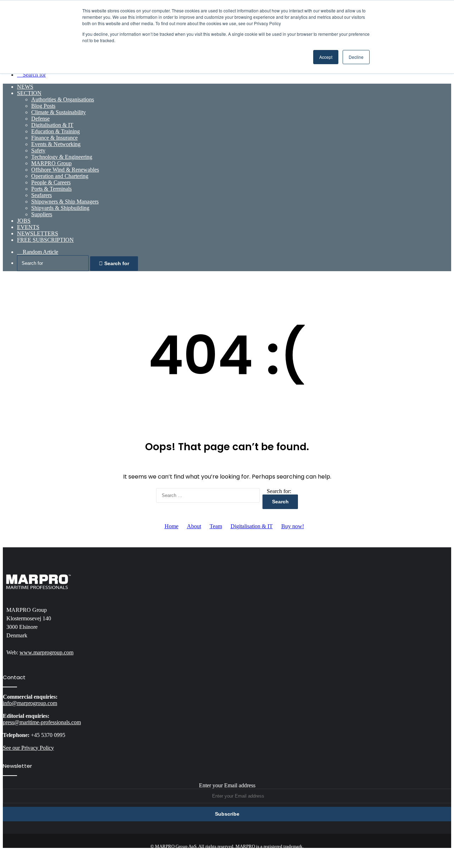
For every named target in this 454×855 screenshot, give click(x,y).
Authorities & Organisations (62, 99)
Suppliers (41, 214)
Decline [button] (356, 57)
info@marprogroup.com (30, 703)
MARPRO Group (51, 163)
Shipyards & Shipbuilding (60, 208)
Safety (38, 150)
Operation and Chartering (59, 176)
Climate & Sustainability (58, 112)
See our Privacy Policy (28, 748)
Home (171, 526)
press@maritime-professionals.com (42, 722)
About (194, 526)
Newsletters (37, 233)
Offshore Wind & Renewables (65, 170)
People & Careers (51, 182)
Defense (40, 119)
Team (216, 526)
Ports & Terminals (51, 189)
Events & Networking (56, 144)
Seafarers (41, 195)
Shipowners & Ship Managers (65, 202)
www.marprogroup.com (46, 652)
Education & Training (55, 131)
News (25, 87)
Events (28, 227)
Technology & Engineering (61, 157)
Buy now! (292, 526)
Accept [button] (325, 57)
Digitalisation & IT (52, 125)
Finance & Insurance (54, 138)
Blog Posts (43, 106)
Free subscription (45, 240)
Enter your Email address (227, 785)
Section (29, 93)
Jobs (24, 221)
